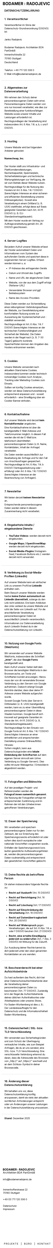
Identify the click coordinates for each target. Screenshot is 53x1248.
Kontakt (44, 1243)
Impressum (9, 1209)
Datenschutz (10, 1205)
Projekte (11, 1243)
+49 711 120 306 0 (24, 70)
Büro (28, 1243)
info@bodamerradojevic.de (26, 73)
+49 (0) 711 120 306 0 (15, 1199)
